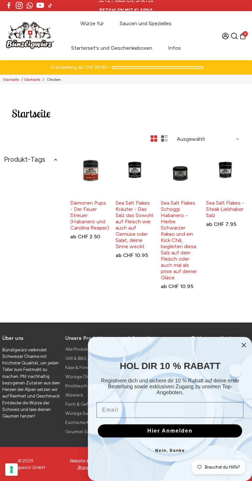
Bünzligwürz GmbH (88, 196)
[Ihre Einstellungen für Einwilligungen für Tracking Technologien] (11, 469)
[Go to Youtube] (40, 5)
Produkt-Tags (24, 159)
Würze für (92, 23)
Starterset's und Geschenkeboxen (111, 48)
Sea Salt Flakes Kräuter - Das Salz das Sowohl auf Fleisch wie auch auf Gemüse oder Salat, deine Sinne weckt (134, 225)
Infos (174, 48)
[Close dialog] (244, 345)
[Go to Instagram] (19, 5)
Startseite (11, 79)
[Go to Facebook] (8, 5)
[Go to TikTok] (50, 5)
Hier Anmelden (170, 431)
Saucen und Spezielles (146, 23)
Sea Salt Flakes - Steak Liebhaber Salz (225, 209)
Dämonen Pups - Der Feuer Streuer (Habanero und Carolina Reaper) (89, 215)
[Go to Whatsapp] (29, 5)
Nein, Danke (170, 450)
